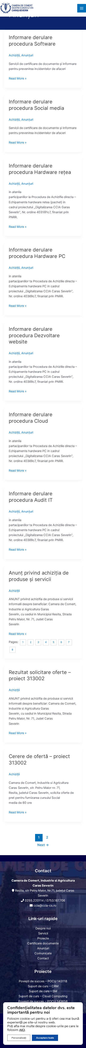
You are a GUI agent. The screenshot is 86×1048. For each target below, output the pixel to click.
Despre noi (43, 928)
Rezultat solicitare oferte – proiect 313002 (40, 675)
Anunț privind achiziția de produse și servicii (39, 576)
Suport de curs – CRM (43, 986)
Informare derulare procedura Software (32, 40)
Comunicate (43, 953)
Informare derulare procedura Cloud (30, 417)
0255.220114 (34, 900)
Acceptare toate (45, 1037)
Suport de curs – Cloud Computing (43, 996)
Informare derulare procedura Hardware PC (37, 253)
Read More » (18, 78)
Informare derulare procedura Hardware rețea (40, 169)
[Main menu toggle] (81, 8)
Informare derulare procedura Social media (36, 105)
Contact (43, 958)
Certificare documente (43, 943)
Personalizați (18, 1037)
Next (43, 845)
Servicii (43, 933)
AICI (22, 1030)
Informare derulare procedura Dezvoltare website (34, 335)
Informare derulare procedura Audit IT (31, 497)
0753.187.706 (55, 900)
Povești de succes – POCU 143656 (43, 1001)
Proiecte (43, 938)
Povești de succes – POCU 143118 (43, 981)
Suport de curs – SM (43, 991)
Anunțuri (27, 55)
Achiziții (14, 55)
